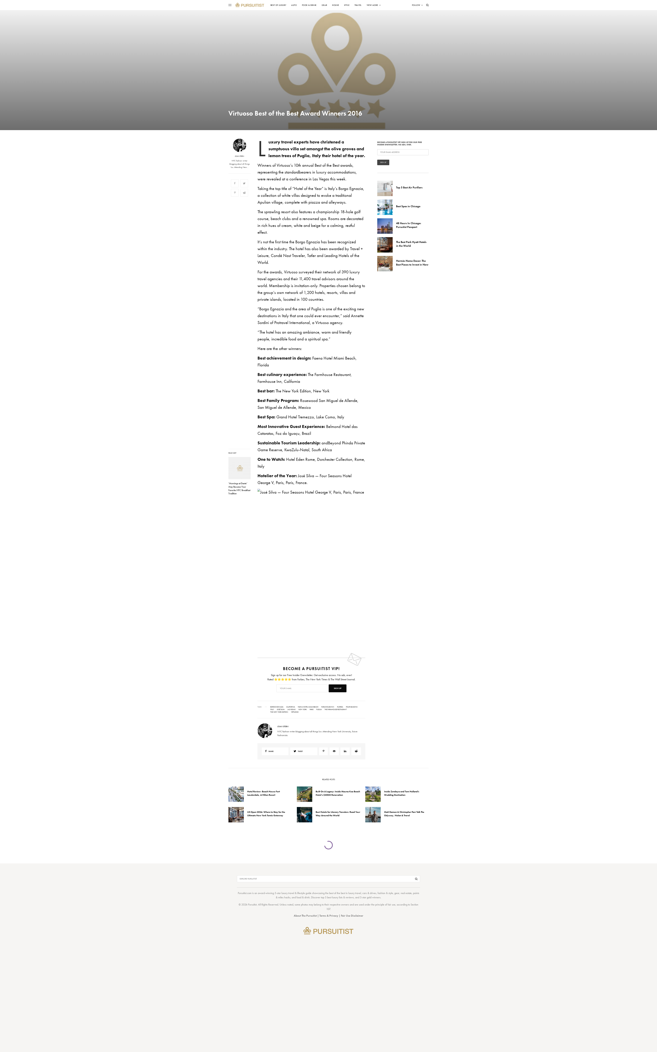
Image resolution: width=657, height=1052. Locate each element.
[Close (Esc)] (390, 492)
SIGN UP (362, 544)
